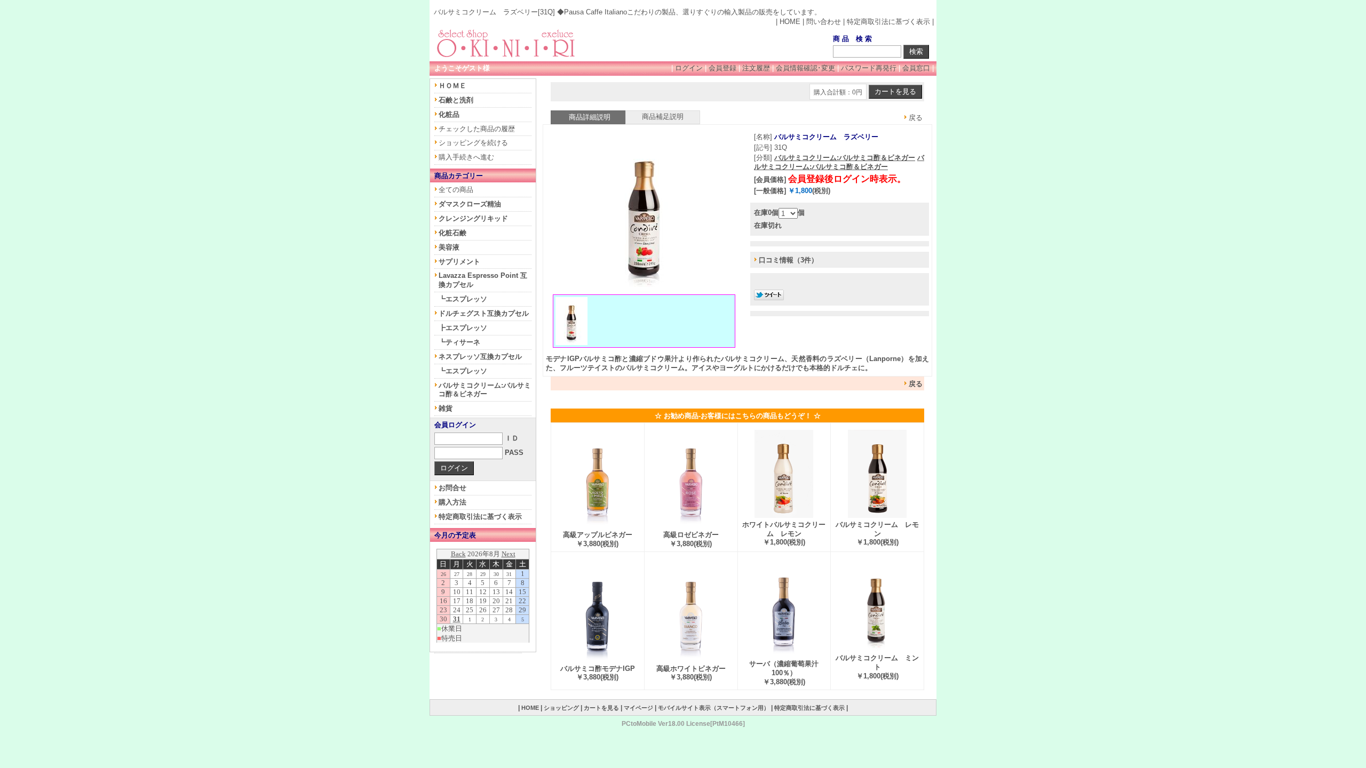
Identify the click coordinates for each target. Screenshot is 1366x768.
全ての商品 (456, 190)
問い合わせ (823, 22)
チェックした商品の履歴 (477, 129)
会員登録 (722, 68)
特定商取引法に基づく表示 (888, 22)
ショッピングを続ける (473, 143)
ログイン (689, 68)
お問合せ (452, 488)
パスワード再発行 (868, 68)
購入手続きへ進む (466, 157)
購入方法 (452, 502)
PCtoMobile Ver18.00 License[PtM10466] (683, 723)
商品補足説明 (663, 117)
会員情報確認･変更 (805, 68)
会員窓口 (916, 68)
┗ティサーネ (459, 342)
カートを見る (601, 708)
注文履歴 (756, 68)
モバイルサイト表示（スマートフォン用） (713, 708)
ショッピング (561, 708)
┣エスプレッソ (463, 328)
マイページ (638, 708)
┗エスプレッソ (463, 299)
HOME (790, 22)
